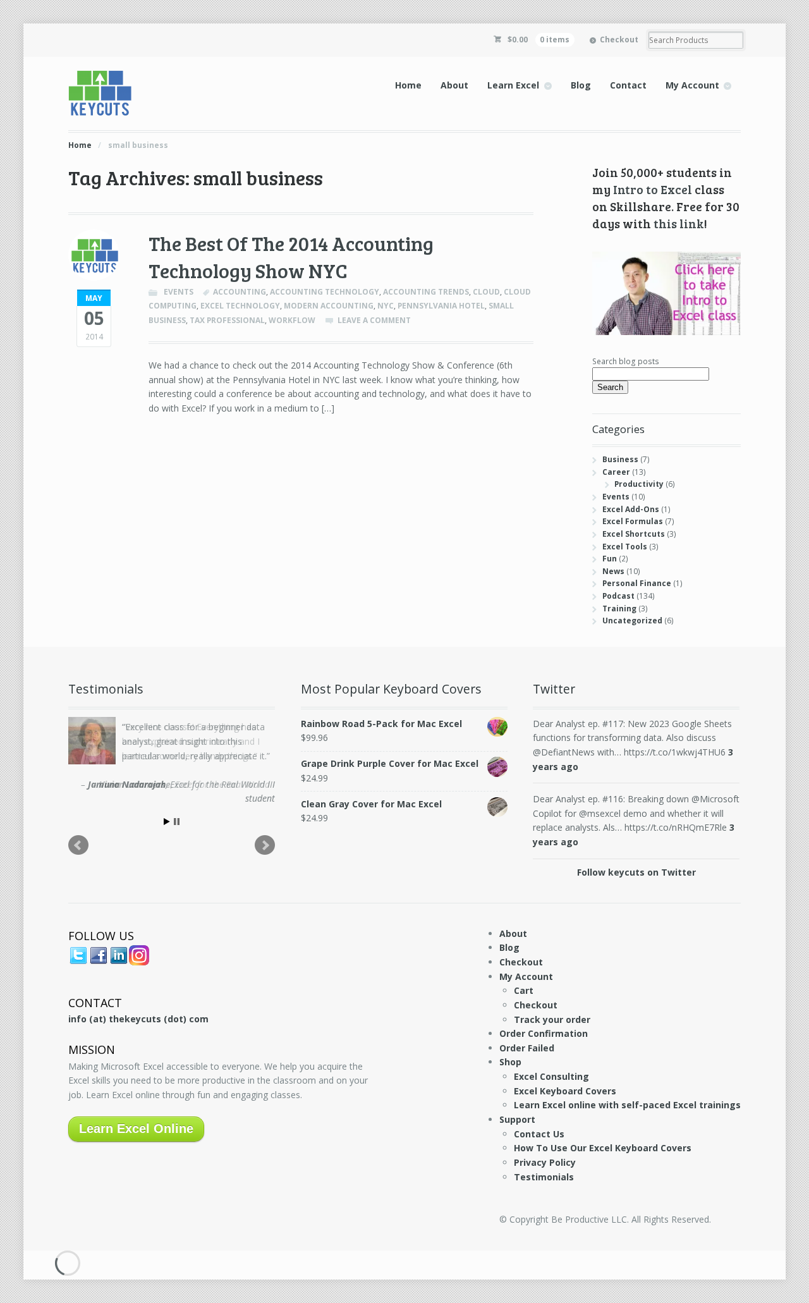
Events (178, 291)
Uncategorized (632, 620)
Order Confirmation (543, 1033)
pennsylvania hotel (441, 305)
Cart (523, 990)
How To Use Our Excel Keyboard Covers (602, 1148)
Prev (78, 845)
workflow (292, 320)
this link (679, 223)
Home (408, 85)
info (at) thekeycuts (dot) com (138, 1019)
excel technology (240, 305)
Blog (581, 85)
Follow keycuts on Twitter (636, 872)
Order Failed (526, 1048)
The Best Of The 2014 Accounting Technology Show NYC (291, 256)
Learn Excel (513, 85)
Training (619, 608)
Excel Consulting (551, 1076)
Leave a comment (374, 320)
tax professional (227, 320)
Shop (510, 1062)
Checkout (619, 39)
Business (620, 459)
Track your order (552, 1019)
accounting (239, 291)
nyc (385, 305)
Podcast (618, 595)
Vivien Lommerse (135, 784)
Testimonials (544, 1177)
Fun (609, 558)
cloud (486, 291)
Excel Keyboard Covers (565, 1091)
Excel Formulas (632, 521)
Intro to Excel (652, 189)
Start (167, 821)
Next (265, 845)
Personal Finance (636, 583)
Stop (176, 821)
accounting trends (426, 291)
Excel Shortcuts (633, 534)
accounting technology (324, 291)
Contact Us (539, 1134)
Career (616, 472)
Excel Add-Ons (630, 509)
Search (610, 387)
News (613, 571)
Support (517, 1119)
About (454, 85)
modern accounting (329, 305)
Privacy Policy (545, 1162)
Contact (628, 85)
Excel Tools (624, 546)
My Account (692, 85)
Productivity (639, 484)
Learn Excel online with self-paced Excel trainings (627, 1105)
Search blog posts (625, 361)
